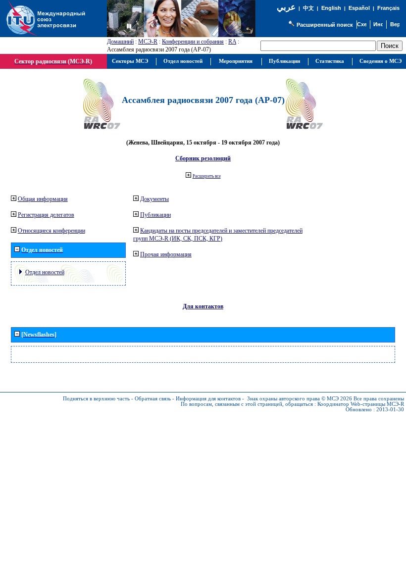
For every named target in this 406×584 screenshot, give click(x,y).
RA (232, 41)
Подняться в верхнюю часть (96, 398)
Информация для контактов (208, 398)
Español (359, 8)
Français (388, 8)
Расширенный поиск (325, 25)
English (331, 8)
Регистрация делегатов (46, 214)
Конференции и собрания (193, 41)
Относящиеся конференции (51, 230)
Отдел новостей (44, 272)
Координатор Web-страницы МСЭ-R (360, 404)
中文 (308, 8)
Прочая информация (166, 254)
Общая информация (43, 198)
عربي (286, 7)
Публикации (155, 214)
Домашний (120, 41)
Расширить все (207, 176)
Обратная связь (153, 398)
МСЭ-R (147, 41)
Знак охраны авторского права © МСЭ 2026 (299, 398)
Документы (154, 198)
